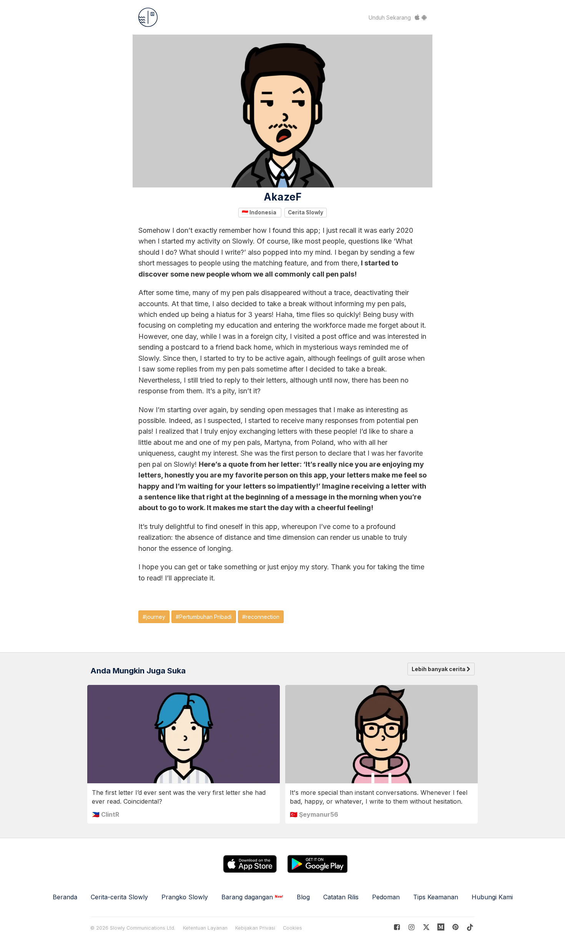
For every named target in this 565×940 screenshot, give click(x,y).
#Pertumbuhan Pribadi (204, 616)
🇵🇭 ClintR (105, 814)
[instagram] (411, 927)
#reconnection (260, 616)
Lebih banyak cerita (439, 669)
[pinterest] (441, 927)
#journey (154, 616)
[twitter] (426, 927)
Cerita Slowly (305, 212)
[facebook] (396, 927)
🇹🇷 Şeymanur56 (314, 814)
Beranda (65, 897)
